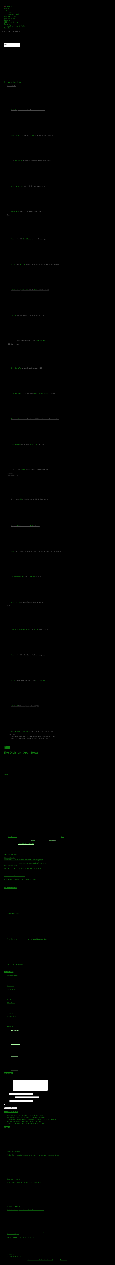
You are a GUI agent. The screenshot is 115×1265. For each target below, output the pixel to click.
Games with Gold (13, 14)
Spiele (6, 10)
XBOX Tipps (12, 735)
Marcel (6, 774)
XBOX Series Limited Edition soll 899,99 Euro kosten (26, 1117)
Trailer (10, 12)
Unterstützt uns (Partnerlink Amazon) (40, 1260)
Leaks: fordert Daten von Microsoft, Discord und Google (31, 1119)
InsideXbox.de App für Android (15, 26)
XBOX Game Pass (10, 16)
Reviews (7, 24)
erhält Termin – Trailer (26, 1123)
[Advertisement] (57, 59)
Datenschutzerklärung (14, 1256)
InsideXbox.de (15, 1030)
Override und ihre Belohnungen (25, 1115)
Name (6, 1094)
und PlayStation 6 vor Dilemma (24, 1121)
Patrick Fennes (15, 1059)
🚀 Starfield (8, 6)
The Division (12, 837)
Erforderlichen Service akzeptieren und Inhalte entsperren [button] (23, 860)
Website (6, 1101)
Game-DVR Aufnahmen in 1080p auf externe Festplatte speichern (33, 737)
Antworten (10, 986)
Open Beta (22, 863)
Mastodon (63, 1260)
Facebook (52, 840)
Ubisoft (36, 863)
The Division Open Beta (26, 844)
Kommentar (8, 1090)
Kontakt (7, 28)
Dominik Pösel (11, 1016)
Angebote (7, 8)
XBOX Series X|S (9, 18)
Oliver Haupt (11, 1003)
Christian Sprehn (12, 976)
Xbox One (42, 863)
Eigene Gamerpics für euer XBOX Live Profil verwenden (29, 739)
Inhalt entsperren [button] (9, 858)
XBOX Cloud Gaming (11, 22)
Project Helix (11, 86)
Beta (62, 837)
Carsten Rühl (11, 989)
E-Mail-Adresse (9, 1097)
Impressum (11, 1255)
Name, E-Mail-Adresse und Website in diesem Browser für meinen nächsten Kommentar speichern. (39, 1104)
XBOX (33, 840)
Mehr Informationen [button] (10, 854)
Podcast (7, 20)
